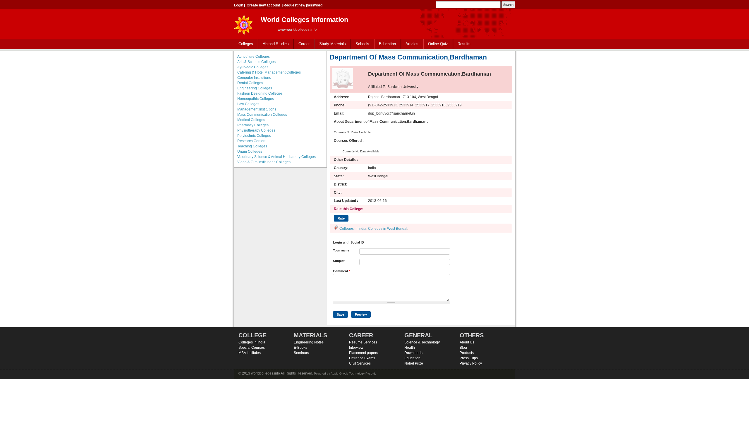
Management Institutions (256, 109)
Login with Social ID (348, 242)
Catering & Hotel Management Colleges (269, 72)
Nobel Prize (413, 363)
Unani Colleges (249, 151)
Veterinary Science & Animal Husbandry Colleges (276, 157)
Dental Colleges (250, 83)
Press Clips (469, 358)
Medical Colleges (251, 120)
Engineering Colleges (254, 88)
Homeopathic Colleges (255, 99)
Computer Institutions (254, 78)
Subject (339, 261)
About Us (467, 342)
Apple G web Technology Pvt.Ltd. (353, 373)
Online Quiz (438, 44)
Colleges (243, 44)
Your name (341, 250)
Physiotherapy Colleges (256, 130)
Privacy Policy (471, 363)
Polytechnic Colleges (254, 136)
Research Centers (251, 141)
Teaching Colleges (252, 146)
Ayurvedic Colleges (252, 67)
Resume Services (363, 342)
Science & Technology (422, 342)
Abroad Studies (273, 44)
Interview (356, 348)
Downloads (413, 353)
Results (464, 44)
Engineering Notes (309, 342)
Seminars (301, 353)
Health (409, 348)
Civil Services (360, 363)
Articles (412, 44)
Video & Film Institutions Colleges (264, 162)
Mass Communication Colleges (262, 115)
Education (385, 44)
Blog (463, 348)
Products (467, 353)
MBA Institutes (249, 353)
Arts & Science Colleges (256, 62)
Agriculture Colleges (253, 57)
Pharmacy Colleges (253, 125)
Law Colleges (248, 104)
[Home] (243, 23)
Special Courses (251, 348)
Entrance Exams (362, 358)
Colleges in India (352, 229)
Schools (360, 44)
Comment (341, 271)
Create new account (263, 5)
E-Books (300, 348)
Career (302, 44)
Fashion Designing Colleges (260, 93)
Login (238, 5)
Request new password (303, 5)
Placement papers (363, 353)
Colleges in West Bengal (387, 229)
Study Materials (330, 44)
